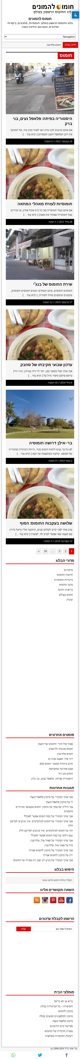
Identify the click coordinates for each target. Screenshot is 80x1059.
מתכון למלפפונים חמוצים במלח (56, 1016)
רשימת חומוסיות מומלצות (59, 1036)
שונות (70, 599)
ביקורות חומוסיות (63, 579)
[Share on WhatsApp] (13, 1055)
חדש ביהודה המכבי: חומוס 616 (56, 763)
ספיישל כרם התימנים (61, 1026)
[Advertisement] (45, 669)
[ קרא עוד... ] (30, 134)
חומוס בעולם (66, 594)
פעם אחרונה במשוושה (61, 768)
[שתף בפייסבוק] (66, 1055)
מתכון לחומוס (65, 1011)
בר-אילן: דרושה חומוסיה (50, 442)
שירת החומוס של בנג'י (52, 284)
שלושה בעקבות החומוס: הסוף (46, 523)
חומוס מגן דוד (65, 773)
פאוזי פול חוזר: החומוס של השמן (55, 744)
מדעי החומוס (66, 584)
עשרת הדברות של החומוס (59, 1031)
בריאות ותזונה (65, 589)
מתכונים (68, 570)
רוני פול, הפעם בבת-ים (60, 758)
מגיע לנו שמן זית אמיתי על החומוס (31, 860)
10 (45, 551)
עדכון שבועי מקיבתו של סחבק (46, 364)
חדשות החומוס (65, 574)
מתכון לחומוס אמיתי (39, 850)
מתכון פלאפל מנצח (40, 797)
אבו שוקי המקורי (64, 797)
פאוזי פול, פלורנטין (40, 840)
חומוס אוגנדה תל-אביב (61, 748)
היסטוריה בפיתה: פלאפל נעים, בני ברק (52, 778)
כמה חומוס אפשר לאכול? (37, 816)
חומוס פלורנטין (54, 44)
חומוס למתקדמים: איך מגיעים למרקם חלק (42, 830)
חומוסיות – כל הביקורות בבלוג (56, 1006)
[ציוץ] (40, 1055)
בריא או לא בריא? (63, 1001)
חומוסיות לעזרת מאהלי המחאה (44, 203)
